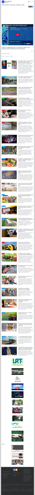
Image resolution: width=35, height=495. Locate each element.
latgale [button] (3, 56)
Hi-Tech (13, 490)
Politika (10, 484)
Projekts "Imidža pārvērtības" (6, 490)
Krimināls (13, 484)
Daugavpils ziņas (5, 489)
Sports (21, 484)
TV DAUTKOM (6, 53)
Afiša (27, 489)
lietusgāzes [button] (7, 56)
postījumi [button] (12, 56)
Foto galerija (23, 490)
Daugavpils (6, 484)
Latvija (3, 484)
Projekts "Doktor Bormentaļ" (13, 489)
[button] (32, 1)
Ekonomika (31, 484)
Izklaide (3, 486)
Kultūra (19, 490)
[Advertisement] (17, 15)
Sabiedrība (17, 484)
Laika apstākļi (22, 489)
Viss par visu (24, 484)
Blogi (16, 490)
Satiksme (31, 489)
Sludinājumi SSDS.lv (29, 490)
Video (28, 484)
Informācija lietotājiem (16, 472)
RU (31, 1)
